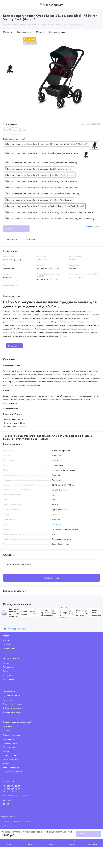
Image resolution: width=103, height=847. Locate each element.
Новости (6, 763)
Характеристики (24, 32)
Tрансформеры (9, 691)
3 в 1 (5, 683)
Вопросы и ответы (58, 32)
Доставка (6, 640)
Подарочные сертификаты (13, 771)
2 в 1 (5, 687)
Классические (8, 679)
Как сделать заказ (10, 743)
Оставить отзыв (51, 577)
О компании (8, 726)
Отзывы (40, 32)
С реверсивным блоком (12, 712)
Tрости (5, 671)
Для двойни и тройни (11, 695)
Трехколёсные (8, 667)
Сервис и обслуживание (12, 735)
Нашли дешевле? (93, 226)
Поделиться (13, 346)
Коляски (6, 663)
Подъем (6, 644)
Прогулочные (8, 700)
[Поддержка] (98, 4)
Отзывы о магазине (10, 759)
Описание (7, 32)
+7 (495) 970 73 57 (11, 786)
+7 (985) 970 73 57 (11, 788)
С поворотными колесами (13, 704)
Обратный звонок (10, 792)
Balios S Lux (57, 524)
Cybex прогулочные (17, 628)
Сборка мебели (9, 648)
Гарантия (6, 730)
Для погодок (8, 675)
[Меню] (4, 4)
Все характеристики (10, 285)
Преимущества (8, 739)
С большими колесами (12, 708)
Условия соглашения (11, 767)
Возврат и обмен (9, 755)
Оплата (6, 751)
